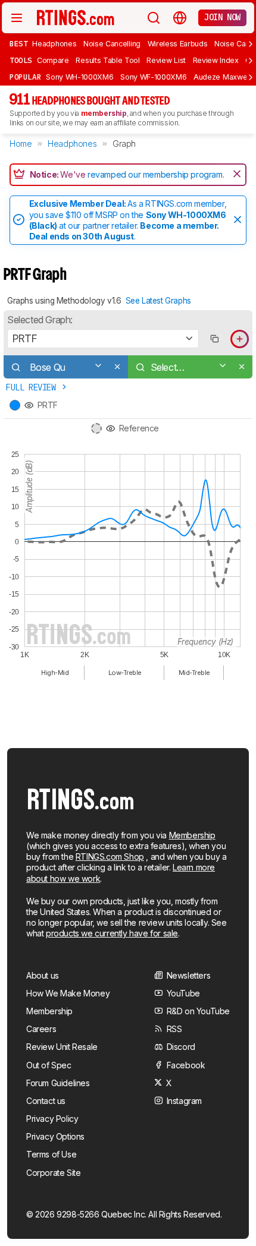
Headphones (54, 43)
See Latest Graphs (158, 300)
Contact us (45, 1101)
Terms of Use (51, 1154)
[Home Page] (75, 17)
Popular (25, 76)
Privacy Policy (52, 1118)
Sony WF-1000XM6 (153, 76)
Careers (41, 1029)
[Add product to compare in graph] (239, 339)
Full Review (33, 387)
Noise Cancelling (112, 43)
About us (42, 975)
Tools (21, 60)
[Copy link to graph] (214, 339)
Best (18, 43)
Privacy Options (55, 1136)
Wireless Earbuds (178, 43)
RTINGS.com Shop (110, 856)
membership (104, 113)
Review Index (216, 60)
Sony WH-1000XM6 (79, 76)
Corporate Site (53, 1173)
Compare (53, 60)
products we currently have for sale (112, 933)
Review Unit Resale (62, 1047)
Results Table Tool (107, 60)
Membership (192, 835)
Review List (166, 60)
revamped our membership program (155, 174)
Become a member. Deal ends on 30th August (124, 230)
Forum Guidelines (58, 1083)
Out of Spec (48, 1065)
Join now (222, 17)
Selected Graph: (40, 320)
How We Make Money (68, 993)
